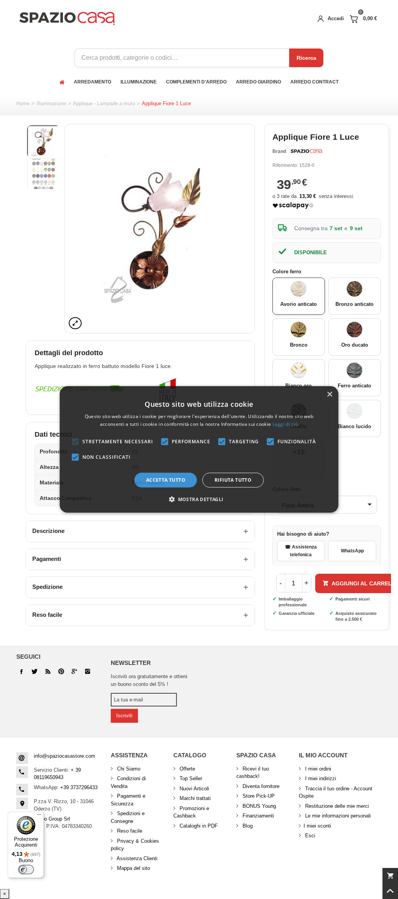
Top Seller (190, 778)
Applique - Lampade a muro (104, 103)
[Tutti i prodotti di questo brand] (306, 151)
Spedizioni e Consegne (128, 817)
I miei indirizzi (320, 778)
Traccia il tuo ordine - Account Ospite (335, 792)
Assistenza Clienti (136, 858)
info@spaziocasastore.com (64, 756)
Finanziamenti (257, 816)
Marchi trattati (194, 798)
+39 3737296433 (79, 787)
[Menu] (39, 816)
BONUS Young (258, 806)
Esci (309, 835)
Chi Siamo (127, 769)
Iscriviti (124, 716)
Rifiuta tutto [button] (233, 480)
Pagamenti (46, 558)
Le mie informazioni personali (337, 816)
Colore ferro (287, 271)
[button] (199, 499)
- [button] (280, 583)
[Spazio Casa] (66, 17)
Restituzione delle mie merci (336, 806)
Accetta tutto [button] (165, 480)
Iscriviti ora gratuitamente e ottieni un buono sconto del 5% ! (149, 680)
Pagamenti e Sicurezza (128, 800)
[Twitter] (35, 671)
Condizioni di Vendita (128, 782)
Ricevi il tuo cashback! (252, 772)
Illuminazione (51, 103)
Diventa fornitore (260, 786)
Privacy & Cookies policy (135, 845)
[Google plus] (61, 671)
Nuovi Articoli (193, 788)
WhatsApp (352, 551)
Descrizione (48, 531)
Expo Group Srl (52, 819)
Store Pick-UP (258, 796)
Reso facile (47, 614)
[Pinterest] (74, 671)
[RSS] (48, 671)
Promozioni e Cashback (191, 812)
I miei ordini (317, 769)
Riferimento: (285, 165)
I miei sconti (317, 826)
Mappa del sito (132, 868)
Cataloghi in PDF (198, 826)
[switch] (26, 869)
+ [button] (306, 583)
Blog (247, 826)
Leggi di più (285, 424)
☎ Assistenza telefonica (301, 550)
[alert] (199, 449)
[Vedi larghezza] (75, 323)
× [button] (329, 394)
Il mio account (323, 755)
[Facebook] (21, 671)
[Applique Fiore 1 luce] (160, 228)
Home (23, 103)
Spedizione (47, 586)
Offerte (186, 769)
